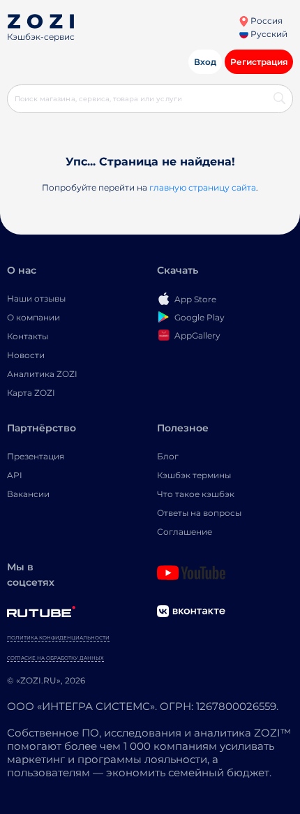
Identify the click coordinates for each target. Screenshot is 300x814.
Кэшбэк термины (194, 475)
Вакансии (28, 494)
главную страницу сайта (202, 187)
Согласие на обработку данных (55, 658)
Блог (168, 456)
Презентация (35, 456)
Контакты (27, 336)
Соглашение (184, 531)
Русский (267, 33)
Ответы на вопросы (199, 513)
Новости (26, 355)
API (14, 475)
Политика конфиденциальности (58, 638)
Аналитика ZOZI (42, 374)
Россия (265, 20)
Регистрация (258, 62)
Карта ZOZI (31, 392)
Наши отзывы (36, 298)
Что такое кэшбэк (195, 494)
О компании (33, 317)
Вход (205, 62)
